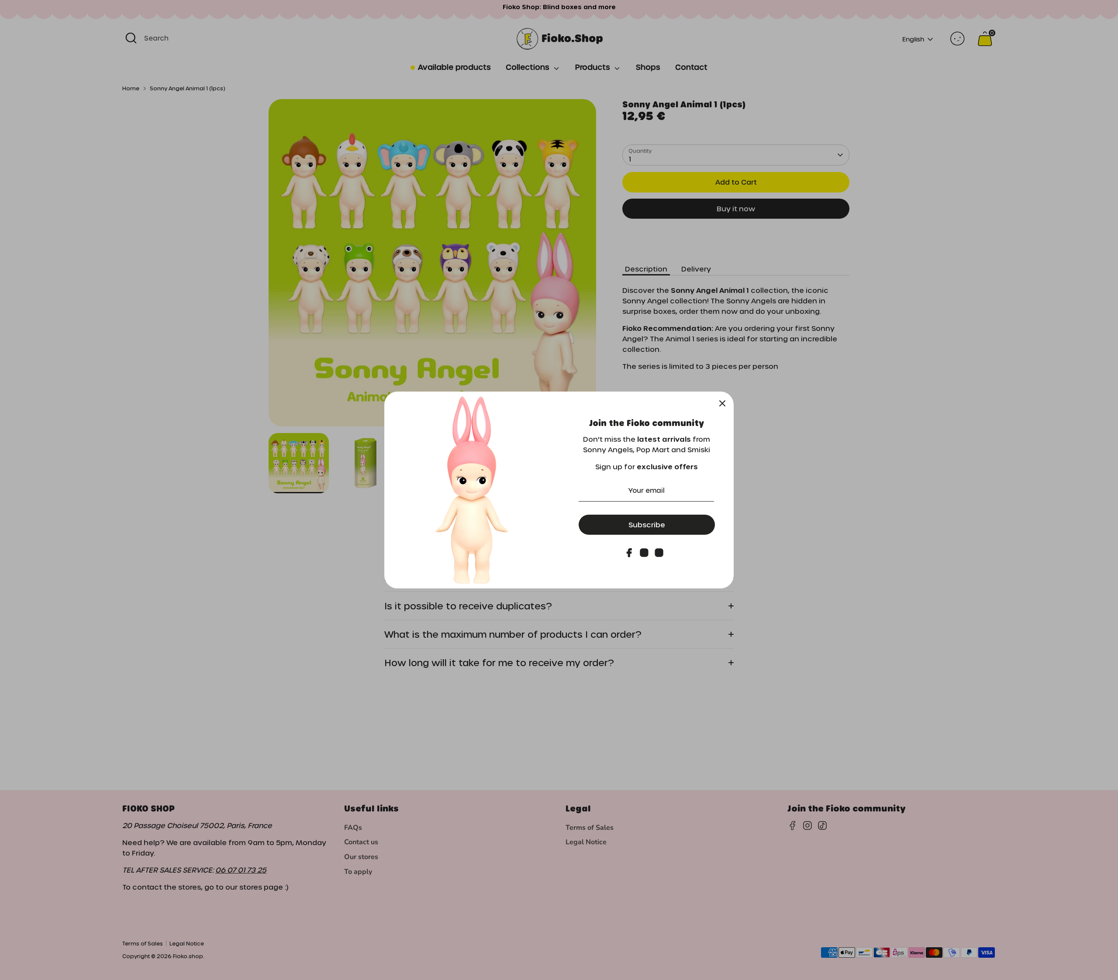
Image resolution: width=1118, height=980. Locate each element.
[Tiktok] (659, 552)
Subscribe (646, 524)
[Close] (722, 403)
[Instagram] (644, 552)
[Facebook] (629, 552)
